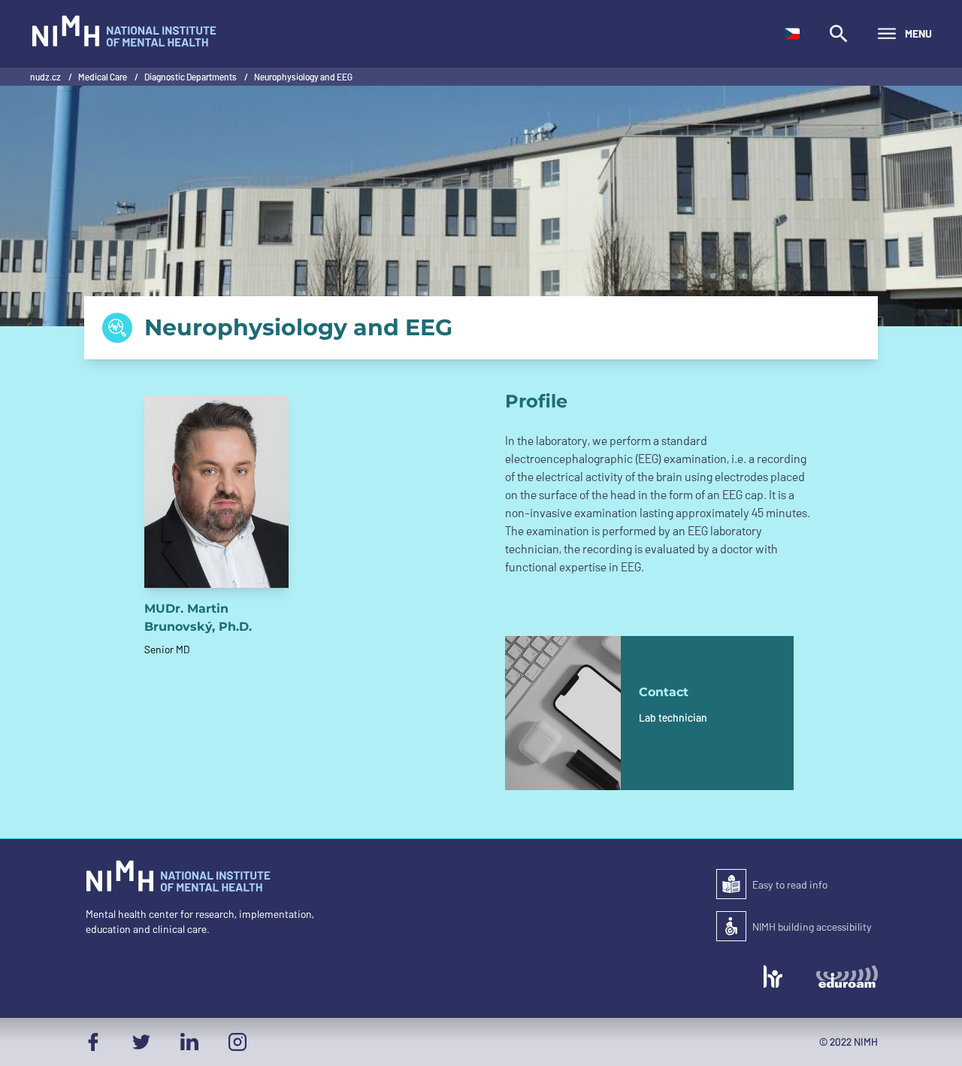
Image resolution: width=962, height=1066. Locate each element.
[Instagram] (237, 1042)
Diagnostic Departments (191, 76)
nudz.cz (46, 76)
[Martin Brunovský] (216, 491)
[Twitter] (141, 1042)
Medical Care (103, 76)
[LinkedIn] (189, 1042)
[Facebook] (93, 1042)
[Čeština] (792, 34)
